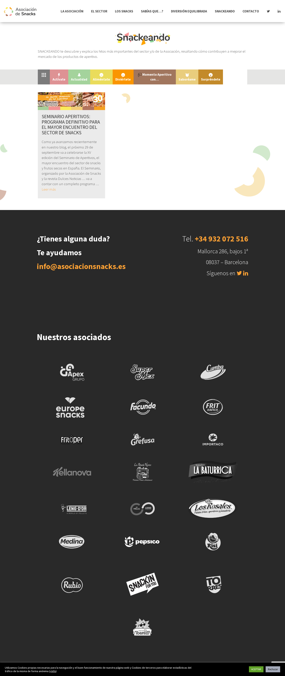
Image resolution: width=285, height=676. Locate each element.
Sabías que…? (152, 11)
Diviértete (123, 79)
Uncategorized (235, 74)
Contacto (251, 11)
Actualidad (79, 79)
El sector (99, 11)
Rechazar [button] (273, 669)
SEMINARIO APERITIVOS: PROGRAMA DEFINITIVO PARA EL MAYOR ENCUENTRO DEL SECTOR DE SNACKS (71, 124)
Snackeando (225, 11)
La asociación (72, 11)
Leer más (49, 189)
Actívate (59, 79)
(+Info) (53, 671)
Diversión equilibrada (189, 11)
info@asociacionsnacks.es (81, 266)
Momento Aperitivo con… (157, 76)
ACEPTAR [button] (256, 669)
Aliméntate (101, 79)
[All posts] (44, 74)
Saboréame (187, 79)
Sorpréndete (210, 79)
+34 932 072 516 (221, 239)
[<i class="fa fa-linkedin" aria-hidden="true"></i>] (279, 11)
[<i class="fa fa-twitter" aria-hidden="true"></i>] (268, 11)
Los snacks (124, 11)
